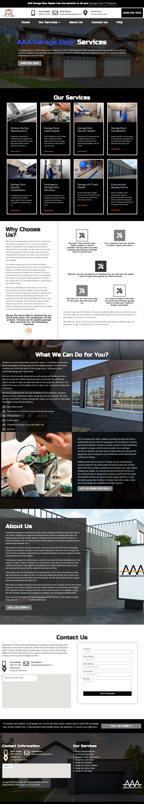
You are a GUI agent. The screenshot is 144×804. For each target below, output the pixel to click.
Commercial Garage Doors (119, 186)
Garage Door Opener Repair (86, 129)
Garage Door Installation (118, 129)
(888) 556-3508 (44, 14)
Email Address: (88, 664)
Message (86, 678)
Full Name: (87, 649)
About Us (76, 22)
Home (26, 22)
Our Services (48, 22)
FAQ (119, 22)
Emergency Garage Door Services (51, 187)
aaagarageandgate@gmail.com (70, 14)
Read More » (16, 151)
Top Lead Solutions (33, 785)
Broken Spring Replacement (19, 129)
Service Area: (88, 671)
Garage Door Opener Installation (18, 187)
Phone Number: (88, 656)
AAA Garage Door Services (24, 782)
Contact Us (100, 22)
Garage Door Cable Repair (52, 129)
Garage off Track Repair (83, 771)
